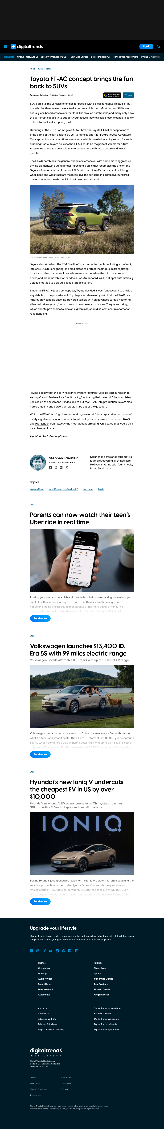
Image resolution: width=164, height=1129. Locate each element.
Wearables (100, 968)
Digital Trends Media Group (48, 1108)
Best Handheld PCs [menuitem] (100, 57)
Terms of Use (35, 1095)
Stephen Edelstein (40, 95)
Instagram (38, 950)
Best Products (101, 984)
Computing (44, 968)
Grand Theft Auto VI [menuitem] (27, 57)
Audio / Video (45, 979)
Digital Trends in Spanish (106, 1024)
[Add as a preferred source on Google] (112, 95)
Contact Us (43, 1013)
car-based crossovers (53, 113)
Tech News (88, 488)
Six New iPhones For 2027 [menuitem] (54, 57)
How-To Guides (102, 989)
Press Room (66, 1083)
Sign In (146, 46)
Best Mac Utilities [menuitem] (79, 57)
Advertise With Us (47, 1018)
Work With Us (35, 1083)
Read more (40, 618)
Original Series (101, 994)
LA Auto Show (37, 488)
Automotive (44, 994)
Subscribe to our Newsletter (107, 1008)
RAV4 (126, 419)
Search (158, 46)
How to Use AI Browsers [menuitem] (126, 57)
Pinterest (63, 950)
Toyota (101, 488)
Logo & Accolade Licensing (51, 1029)
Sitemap (64, 1089)
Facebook (31, 950)
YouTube (50, 950)
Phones (41, 963)
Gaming (42, 973)
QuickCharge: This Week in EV (63, 488)
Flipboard (76, 950)
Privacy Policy (66, 1077)
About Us (42, 1008)
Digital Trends (21, 51)
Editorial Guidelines (47, 1024)
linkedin (61, 467)
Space (97, 973)
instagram (56, 467)
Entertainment (45, 989)
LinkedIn (70, 950)
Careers (33, 1077)
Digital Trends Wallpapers (106, 1018)
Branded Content (102, 1013)
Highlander (42, 423)
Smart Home (44, 984)
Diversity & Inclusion (39, 1089)
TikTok (57, 950)
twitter (67, 467)
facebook (50, 467)
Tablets (98, 963)
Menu (5, 46)
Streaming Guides (103, 979)
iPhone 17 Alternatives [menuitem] (152, 57)
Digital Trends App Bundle (106, 1029)
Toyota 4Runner (39, 170)
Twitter (44, 950)
